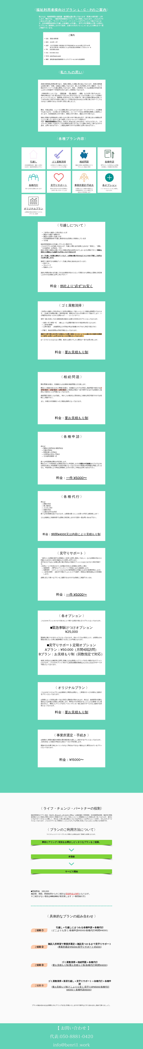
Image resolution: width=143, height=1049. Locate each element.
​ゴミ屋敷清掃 (59, 161)
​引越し (33, 161)
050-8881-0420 (54, 49)
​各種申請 (109, 161)
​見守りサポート (59, 185)
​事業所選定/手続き (84, 185)
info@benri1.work (55, 56)
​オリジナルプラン (33, 208)
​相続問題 (84, 161)
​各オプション (109, 185)
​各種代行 (33, 185)
